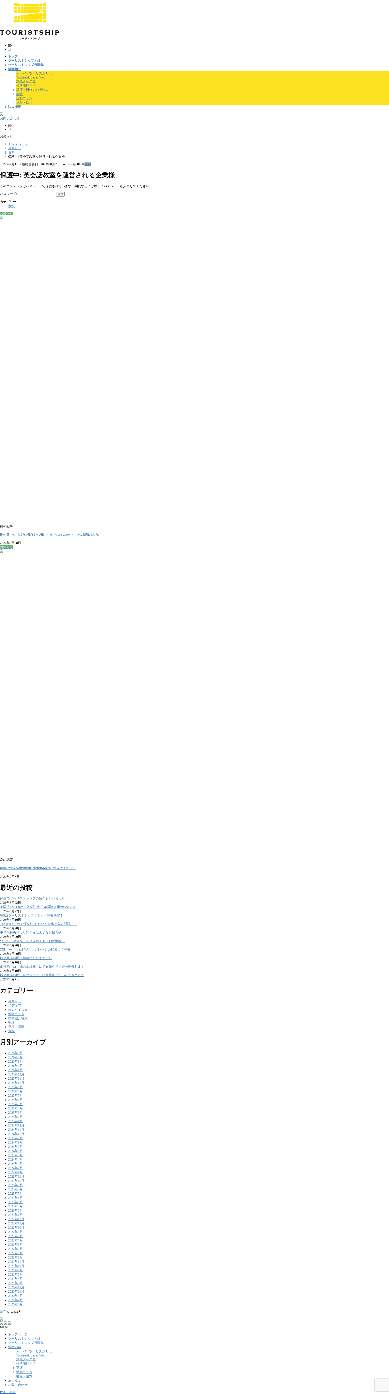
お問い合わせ (18, 1384)
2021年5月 (15, 1274)
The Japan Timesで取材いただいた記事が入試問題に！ (38, 924)
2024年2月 (15, 1168)
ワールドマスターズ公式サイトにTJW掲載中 (32, 941)
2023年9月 (15, 1185)
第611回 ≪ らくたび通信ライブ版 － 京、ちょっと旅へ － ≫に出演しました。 (50, 534)
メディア (14, 1005)
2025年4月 (15, 1108)
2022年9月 (15, 1232)
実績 (19, 94)
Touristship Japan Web (30, 77)
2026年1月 (15, 1070)
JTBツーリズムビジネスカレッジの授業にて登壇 (35, 949)
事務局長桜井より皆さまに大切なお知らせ (31, 932)
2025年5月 (15, 1104)
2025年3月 (15, 1112)
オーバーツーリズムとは (34, 73)
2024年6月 (15, 1151)
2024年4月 (15, 1159)
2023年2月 (15, 1210)
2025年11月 (16, 1078)
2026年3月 (15, 1061)
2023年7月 (15, 1193)
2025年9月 (15, 1087)
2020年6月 (15, 1304)
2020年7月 (15, 1300)
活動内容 (14, 1347)
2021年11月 (16, 1261)
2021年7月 (15, 1270)
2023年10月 (16, 1180)
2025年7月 (15, 1095)
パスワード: (9, 194)
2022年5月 (15, 1249)
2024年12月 (16, 1125)
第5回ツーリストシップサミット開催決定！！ (33, 915)
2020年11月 (16, 1291)
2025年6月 (15, 1100)
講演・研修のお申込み (32, 89)
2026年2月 (15, 1065)
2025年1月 (15, 1121)
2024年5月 (15, 1155)
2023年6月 (15, 1197)
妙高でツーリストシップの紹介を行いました (32, 898)
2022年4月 (15, 1253)
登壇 (11, 1022)
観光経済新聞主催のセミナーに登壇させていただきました (42, 975)
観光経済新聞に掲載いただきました (26, 958)
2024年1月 (15, 1172)
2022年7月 (15, 1240)
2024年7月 (15, 1146)
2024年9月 (15, 1138)
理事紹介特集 (18, 1018)
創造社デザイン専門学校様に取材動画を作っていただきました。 (38, 868)
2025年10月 (16, 1082)
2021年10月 (16, 1266)
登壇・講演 (16, 1027)
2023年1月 (15, 1215)
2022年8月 (15, 1236)
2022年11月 (16, 1223)
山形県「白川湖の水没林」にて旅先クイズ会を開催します (42, 966)
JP (9, 49)
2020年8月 (15, 1295)
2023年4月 (15, 1206)
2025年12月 (16, 1074)
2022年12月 (16, 1219)
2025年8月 (15, 1091)
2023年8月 (15, 1189)
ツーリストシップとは (24, 1338)
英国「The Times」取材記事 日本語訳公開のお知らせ (38, 907)
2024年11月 (16, 1129)
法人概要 (14, 1380)
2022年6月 (15, 1244)
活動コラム (24, 98)
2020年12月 (16, 1287)
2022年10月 (16, 1227)
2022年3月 (15, 1257)
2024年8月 (15, 1142)
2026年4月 (15, 1057)
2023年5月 (15, 1202)
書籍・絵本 (24, 102)
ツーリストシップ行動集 (26, 1343)
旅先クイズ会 (26, 81)
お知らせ (14, 1001)
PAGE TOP (8, 1392)
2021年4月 (15, 1278)
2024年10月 (16, 1134)
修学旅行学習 (26, 85)
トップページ (18, 1334)
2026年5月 (15, 1053)
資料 (87, 164)
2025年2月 (15, 1117)
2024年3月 (15, 1163)
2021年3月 (15, 1283)
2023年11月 (16, 1176)
